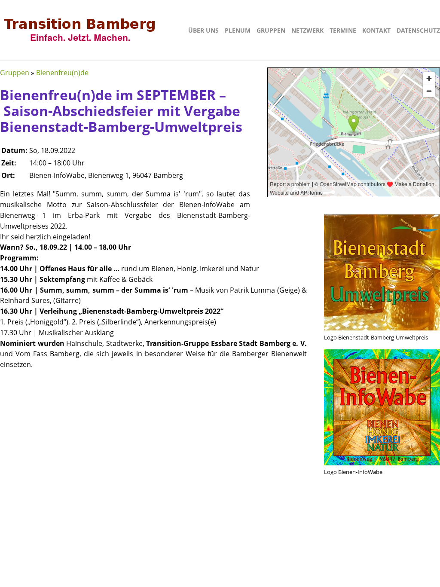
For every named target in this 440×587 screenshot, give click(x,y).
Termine (343, 30)
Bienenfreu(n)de (62, 72)
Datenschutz (418, 30)
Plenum (238, 30)
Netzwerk (307, 30)
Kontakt (376, 30)
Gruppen (271, 30)
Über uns (203, 30)
